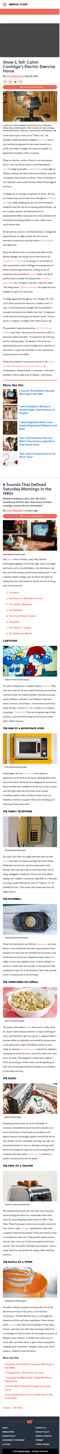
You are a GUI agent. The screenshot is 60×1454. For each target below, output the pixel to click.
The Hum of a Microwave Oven (26, 598)
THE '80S (17, 1407)
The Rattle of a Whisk (20, 633)
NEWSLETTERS (8, 1432)
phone (6, 860)
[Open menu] (4, 4)
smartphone (41, 943)
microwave (28, 773)
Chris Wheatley (14, 510)
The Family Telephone (20, 604)
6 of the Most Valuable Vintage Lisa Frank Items (27, 1387)
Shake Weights (47, 240)
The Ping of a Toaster (20, 627)
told (38, 328)
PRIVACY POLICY (42, 1432)
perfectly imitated (29, 287)
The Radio (14, 621)
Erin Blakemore (14, 76)
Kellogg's (25, 1228)
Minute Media (24, 1451)
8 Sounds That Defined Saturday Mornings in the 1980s (29, 1365)
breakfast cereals (28, 1049)
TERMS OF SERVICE (44, 1436)
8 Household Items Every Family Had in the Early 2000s (28, 1396)
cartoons (46, 685)
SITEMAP (39, 1440)
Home (6, 1407)
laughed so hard (34, 168)
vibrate (32, 274)
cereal (28, 1027)
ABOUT (5, 1427)
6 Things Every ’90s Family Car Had (24, 1372)
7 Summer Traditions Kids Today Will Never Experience (28, 1379)
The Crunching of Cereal (22, 616)
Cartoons (14, 592)
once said (42, 139)
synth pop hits (34, 1154)
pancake (12, 1324)
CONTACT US (41, 1427)
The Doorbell (16, 610)
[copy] (21, 82)
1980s (10, 559)
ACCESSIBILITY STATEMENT (13, 1440)
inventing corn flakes (13, 260)
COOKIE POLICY (9, 1436)
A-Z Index (6, 1444)
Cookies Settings (42, 1444)
